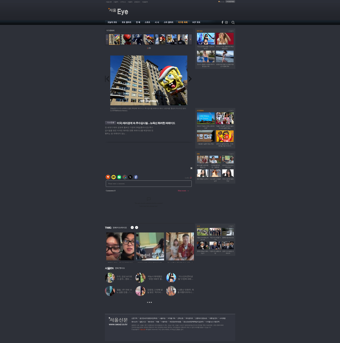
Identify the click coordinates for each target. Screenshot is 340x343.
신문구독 (134, 318)
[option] (119, 246)
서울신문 (109, 2)
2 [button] (149, 302)
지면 (147, 318)
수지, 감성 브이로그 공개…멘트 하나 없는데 (124, 279)
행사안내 (151, 322)
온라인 (151, 318)
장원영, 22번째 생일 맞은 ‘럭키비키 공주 (155, 292)
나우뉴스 (123, 2)
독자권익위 (189, 318)
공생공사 (137, 2)
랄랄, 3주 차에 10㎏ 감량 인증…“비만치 (124, 292)
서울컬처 (145, 2)
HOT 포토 (200, 31)
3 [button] (151, 302)
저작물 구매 (171, 318)
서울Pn (116, 2)
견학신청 (180, 318)
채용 (157, 322)
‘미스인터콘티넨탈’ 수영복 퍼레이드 (185, 279)
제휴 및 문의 (213, 318)
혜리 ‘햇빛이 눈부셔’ (202, 179)
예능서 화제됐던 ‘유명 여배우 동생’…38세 (155, 279)
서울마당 (162, 318)
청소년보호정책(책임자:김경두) (193, 322)
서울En (130, 2)
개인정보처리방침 (175, 322)
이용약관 (164, 322)
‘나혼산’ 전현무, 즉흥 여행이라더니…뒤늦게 (185, 292)
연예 (198, 154)
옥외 (155, 318)
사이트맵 (222, 318)
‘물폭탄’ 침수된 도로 (228, 237)
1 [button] (147, 302)
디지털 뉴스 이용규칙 (212, 322)
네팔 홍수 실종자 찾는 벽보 (206, 144)
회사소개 (134, 322)
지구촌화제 (110, 30)
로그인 (222, 2)
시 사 (198, 226)
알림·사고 (143, 322)
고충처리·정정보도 (201, 318)
